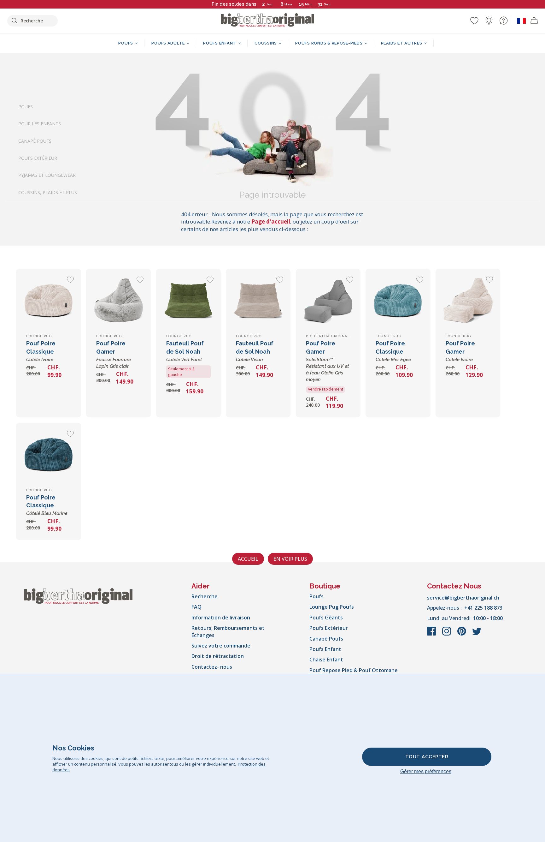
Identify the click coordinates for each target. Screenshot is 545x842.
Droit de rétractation (217, 656)
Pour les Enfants (39, 124)
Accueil (248, 558)
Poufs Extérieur (37, 158)
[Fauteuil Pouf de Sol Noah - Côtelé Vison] (258, 301)
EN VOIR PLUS (290, 558)
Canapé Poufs (34, 141)
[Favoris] (474, 20)
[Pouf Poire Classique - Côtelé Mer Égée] (397, 301)
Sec (327, 4)
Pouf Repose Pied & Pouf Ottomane (353, 670)
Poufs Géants (326, 617)
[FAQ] (503, 20)
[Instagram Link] (447, 634)
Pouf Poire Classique (41, 351)
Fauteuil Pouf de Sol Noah (185, 351)
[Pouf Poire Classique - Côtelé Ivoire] (48, 301)
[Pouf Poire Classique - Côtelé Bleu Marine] (48, 455)
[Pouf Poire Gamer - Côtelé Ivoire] (467, 301)
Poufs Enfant (325, 649)
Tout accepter (426, 757)
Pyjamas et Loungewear (47, 175)
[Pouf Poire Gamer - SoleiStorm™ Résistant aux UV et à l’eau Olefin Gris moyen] (328, 301)
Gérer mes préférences (425, 771)
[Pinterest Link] (462, 634)
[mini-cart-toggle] (534, 21)
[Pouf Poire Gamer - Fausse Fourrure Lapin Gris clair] (118, 301)
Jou (269, 4)
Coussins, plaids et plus (47, 192)
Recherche (204, 596)
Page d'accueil (270, 221)
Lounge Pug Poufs (331, 606)
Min (308, 4)
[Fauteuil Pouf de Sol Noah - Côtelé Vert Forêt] (188, 301)
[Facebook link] (432, 634)
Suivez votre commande (220, 645)
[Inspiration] (489, 20)
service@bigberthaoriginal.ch (463, 597)
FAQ (196, 606)
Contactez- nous (211, 666)
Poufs (25, 107)
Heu (288, 4)
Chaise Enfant (326, 659)
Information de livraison (220, 617)
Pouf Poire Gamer (327, 361)
